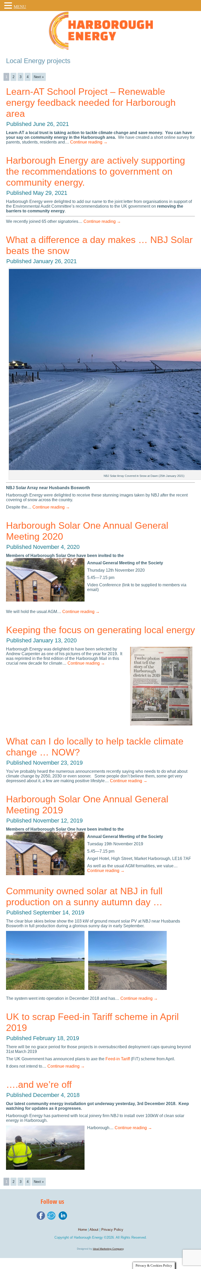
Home (82, 1230)
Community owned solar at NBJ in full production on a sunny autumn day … (84, 896)
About (94, 1230)
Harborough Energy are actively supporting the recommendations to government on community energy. (95, 171)
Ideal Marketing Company (108, 1248)
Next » (39, 77)
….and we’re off (39, 1084)
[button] (9, 5)
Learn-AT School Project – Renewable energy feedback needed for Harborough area (91, 102)
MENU (20, 6)
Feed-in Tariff (117, 1059)
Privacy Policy (112, 1230)
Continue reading (89, 142)
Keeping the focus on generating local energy (100, 630)
